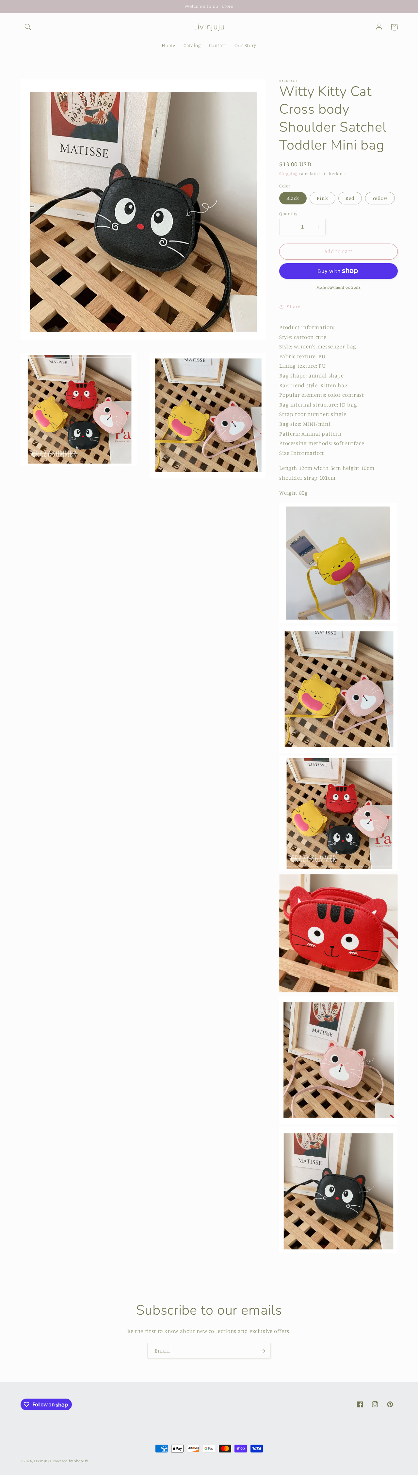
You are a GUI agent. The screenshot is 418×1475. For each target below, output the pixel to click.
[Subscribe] (262, 1351)
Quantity (288, 213)
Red (350, 198)
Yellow (380, 198)
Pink (322, 198)
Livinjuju (42, 1461)
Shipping (288, 173)
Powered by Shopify (70, 1461)
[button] (28, 27)
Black (292, 198)
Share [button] (293, 306)
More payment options (338, 287)
